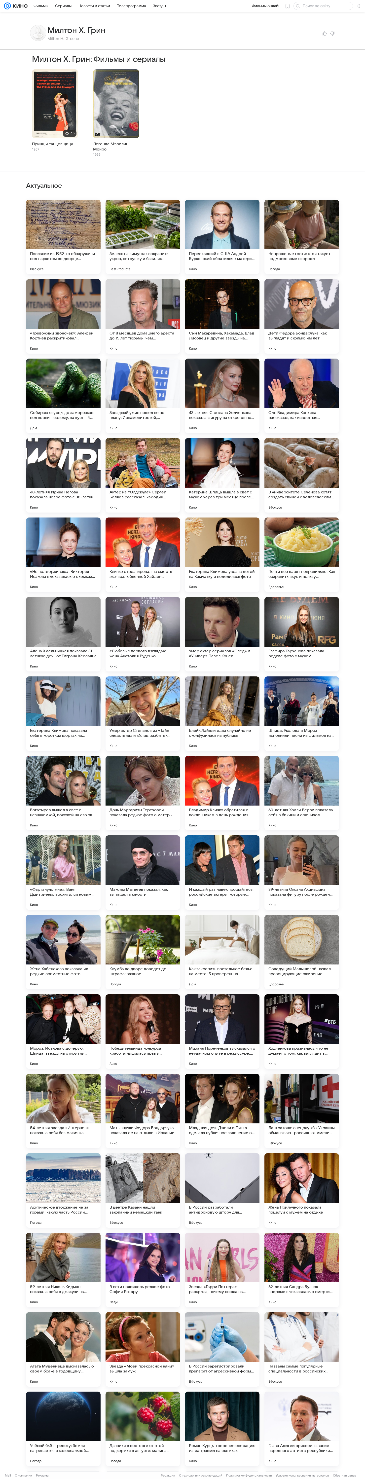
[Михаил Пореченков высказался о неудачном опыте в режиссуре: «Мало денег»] (222, 1031)
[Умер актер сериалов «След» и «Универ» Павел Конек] (222, 634)
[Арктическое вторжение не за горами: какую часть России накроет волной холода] (63, 1190)
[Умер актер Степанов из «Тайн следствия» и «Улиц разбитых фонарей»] (143, 713)
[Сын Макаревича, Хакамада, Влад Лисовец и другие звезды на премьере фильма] (222, 316)
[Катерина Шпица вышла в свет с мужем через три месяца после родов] (222, 475)
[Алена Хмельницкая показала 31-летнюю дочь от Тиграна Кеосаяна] (63, 634)
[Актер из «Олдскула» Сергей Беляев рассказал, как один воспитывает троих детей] (143, 475)
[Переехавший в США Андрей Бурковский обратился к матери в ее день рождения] (222, 237)
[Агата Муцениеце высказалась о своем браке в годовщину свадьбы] (63, 1349)
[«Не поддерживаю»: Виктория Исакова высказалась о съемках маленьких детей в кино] (63, 555)
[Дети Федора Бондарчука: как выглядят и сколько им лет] (301, 316)
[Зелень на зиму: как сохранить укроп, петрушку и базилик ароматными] (143, 237)
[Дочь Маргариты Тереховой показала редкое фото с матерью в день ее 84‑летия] (143, 793)
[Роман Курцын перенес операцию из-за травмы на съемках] (222, 1429)
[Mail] (7, 6)
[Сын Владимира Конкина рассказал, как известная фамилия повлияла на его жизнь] (301, 396)
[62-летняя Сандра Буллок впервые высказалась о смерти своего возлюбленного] (301, 1270)
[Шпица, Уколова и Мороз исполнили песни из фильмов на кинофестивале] (301, 713)
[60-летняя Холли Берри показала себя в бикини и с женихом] (301, 793)
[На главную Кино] (19, 6)
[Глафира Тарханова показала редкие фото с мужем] (301, 634)
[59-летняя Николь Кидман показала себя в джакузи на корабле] (63, 1270)
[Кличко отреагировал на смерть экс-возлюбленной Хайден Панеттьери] (143, 555)
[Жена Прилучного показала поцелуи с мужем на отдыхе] (301, 1190)
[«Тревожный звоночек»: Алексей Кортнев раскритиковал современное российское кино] (63, 316)
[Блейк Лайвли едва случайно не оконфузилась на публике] (222, 713)
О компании (23, 1475)
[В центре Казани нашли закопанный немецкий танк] (143, 1190)
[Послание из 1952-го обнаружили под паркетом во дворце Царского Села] (63, 237)
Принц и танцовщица (52, 144)
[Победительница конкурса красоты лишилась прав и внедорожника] (143, 1031)
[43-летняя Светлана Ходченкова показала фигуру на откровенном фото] (222, 396)
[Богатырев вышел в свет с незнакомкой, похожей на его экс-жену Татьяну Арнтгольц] (63, 793)
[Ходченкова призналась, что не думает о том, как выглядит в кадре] (301, 1031)
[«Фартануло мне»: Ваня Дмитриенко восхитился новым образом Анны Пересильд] (63, 872)
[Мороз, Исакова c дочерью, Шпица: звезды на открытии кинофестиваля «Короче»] (63, 1031)
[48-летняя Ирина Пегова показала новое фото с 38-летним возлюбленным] (63, 475)
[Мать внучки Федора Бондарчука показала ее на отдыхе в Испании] (143, 1111)
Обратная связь (344, 1475)
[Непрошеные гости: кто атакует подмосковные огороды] (301, 237)
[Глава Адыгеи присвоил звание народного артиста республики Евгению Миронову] (301, 1429)
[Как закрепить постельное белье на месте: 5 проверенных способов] (222, 952)
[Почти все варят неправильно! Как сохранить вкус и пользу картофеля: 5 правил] (301, 555)
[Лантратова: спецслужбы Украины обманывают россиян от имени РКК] (301, 1111)
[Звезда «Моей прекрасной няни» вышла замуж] (143, 1349)
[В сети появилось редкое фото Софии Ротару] (143, 1270)
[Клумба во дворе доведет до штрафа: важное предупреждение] (143, 952)
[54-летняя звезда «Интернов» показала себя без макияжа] (63, 1111)
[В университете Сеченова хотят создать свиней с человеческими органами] (301, 475)
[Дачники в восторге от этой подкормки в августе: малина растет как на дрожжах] (143, 1429)
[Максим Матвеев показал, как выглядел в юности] (143, 872)
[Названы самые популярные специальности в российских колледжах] (301, 1349)
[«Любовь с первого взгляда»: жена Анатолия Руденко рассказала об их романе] (143, 634)
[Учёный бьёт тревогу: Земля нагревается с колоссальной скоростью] (63, 1429)
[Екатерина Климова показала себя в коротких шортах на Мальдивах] (63, 713)
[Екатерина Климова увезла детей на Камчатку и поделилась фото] (222, 555)
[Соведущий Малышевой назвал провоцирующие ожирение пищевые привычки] (301, 952)
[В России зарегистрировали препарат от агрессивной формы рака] (222, 1349)
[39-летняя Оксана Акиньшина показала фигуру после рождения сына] (301, 872)
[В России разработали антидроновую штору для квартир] (222, 1190)
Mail (8, 1475)
